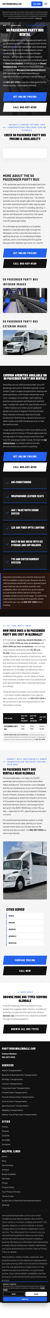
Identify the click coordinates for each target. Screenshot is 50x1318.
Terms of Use (7, 1196)
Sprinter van (8, 1015)
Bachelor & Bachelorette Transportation (19, 1075)
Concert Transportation (12, 1083)
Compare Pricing (25, 960)
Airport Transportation (11, 1070)
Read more (39, 18)
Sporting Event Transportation (15, 1105)
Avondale (13, 936)
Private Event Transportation (14, 1092)
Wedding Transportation (12, 1110)
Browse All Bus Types (25, 1028)
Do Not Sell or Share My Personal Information (21, 1200)
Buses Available (9, 1174)
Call (25, 107)
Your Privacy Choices (11, 1191)
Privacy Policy (8, 1187)
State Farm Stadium (14, 63)
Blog (4, 1161)
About (4, 1156)
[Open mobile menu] (46, 4)
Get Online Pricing (25, 96)
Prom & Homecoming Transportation (18, 1097)
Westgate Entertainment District (31, 70)
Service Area (7, 1165)
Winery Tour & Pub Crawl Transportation (19, 1114)
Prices (5, 1183)
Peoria (11, 916)
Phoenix (12, 922)
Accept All (25, 1299)
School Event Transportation (14, 1101)
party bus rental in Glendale (29, 640)
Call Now (37, 4)
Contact (5, 1169)
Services (6, 1178)
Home (4, 25)
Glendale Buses (16, 25)
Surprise (12, 929)
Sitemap (5, 1205)
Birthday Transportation (12, 1079)
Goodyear (13, 943)
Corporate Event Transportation (16, 1088)
